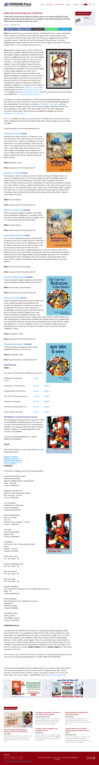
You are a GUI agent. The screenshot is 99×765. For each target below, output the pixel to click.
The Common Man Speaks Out (14, 344)
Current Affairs (49, 4)
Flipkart (7, 380)
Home (42, 4)
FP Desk (6, 25)
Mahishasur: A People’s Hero (13, 210)
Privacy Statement (46, 757)
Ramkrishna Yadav (70, 734)
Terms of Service (57, 757)
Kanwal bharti (69, 716)
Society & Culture (59, 4)
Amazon (36, 378)
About (39, 757)
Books (82, 4)
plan (8, 119)
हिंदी (89, 4)
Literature (68, 4)
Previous (4, 688)
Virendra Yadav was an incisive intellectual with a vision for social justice (77, 730)
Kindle (41, 449)
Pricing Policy (65, 757)
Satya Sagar (7, 734)
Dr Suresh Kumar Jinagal (42, 716)
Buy (85, 4)
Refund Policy (74, 757)
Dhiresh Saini (39, 732)
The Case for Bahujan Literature (15, 277)
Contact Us (57, 759)
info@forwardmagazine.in (55, 675)
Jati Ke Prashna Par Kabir (13, 134)
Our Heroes (75, 4)
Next (47, 688)
